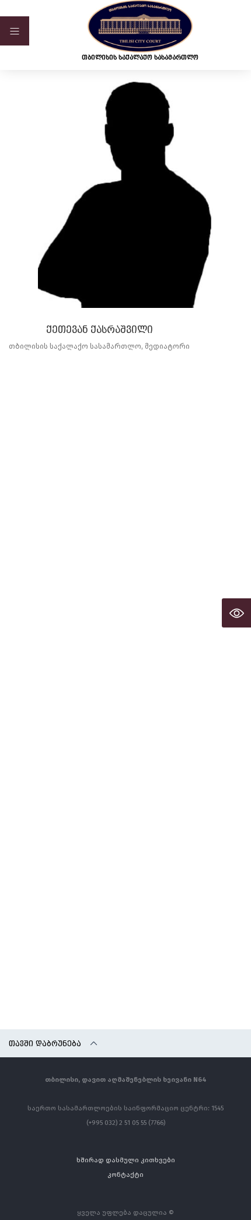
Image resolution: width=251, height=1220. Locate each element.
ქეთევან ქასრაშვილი (99, 329)
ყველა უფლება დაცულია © (125, 1212)
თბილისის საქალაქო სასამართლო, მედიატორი (99, 346)
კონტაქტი (125, 1174)
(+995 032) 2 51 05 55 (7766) (125, 1122)
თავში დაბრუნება (45, 1043)
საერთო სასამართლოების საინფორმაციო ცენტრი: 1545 (125, 1107)
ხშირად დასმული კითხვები (125, 1159)
